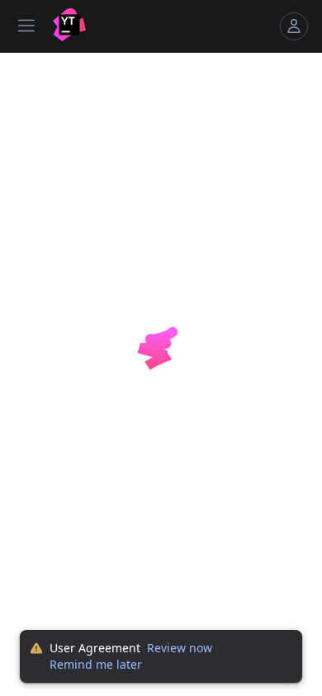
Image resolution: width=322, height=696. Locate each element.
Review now (179, 648)
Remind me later (96, 664)
